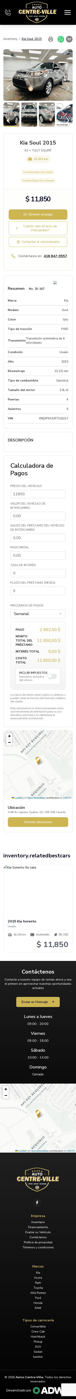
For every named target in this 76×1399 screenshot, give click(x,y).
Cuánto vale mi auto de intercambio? (40, 228)
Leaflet (18, 797)
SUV (38, 1347)
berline (38, 1357)
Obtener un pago (40, 214)
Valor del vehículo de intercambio (28, 506)
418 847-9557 (55, 256)
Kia (38, 1273)
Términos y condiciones (38, 1247)
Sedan (38, 1352)
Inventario (38, 1222)
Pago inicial (19, 547)
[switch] (52, 676)
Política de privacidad (38, 1242)
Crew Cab (38, 1332)
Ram (38, 1283)
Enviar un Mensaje (34, 1002)
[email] (68, 39)
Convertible (38, 1327)
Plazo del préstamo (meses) (32, 583)
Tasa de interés (23, 565)
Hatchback (38, 1337)
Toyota (38, 1288)
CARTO (66, 797)
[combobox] (38, 613)
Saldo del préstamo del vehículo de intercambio (37, 527)
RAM (38, 1308)
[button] (38, 760)
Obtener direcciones (38, 822)
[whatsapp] (60, 39)
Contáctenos (38, 1237)
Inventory (10, 39)
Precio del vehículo (26, 486)
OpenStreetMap (36, 797)
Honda (38, 1303)
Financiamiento (38, 1227)
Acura (38, 1278)
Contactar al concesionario (41, 242)
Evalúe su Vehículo (38, 1232)
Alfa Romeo (38, 1293)
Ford (38, 1298)
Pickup (38, 1342)
